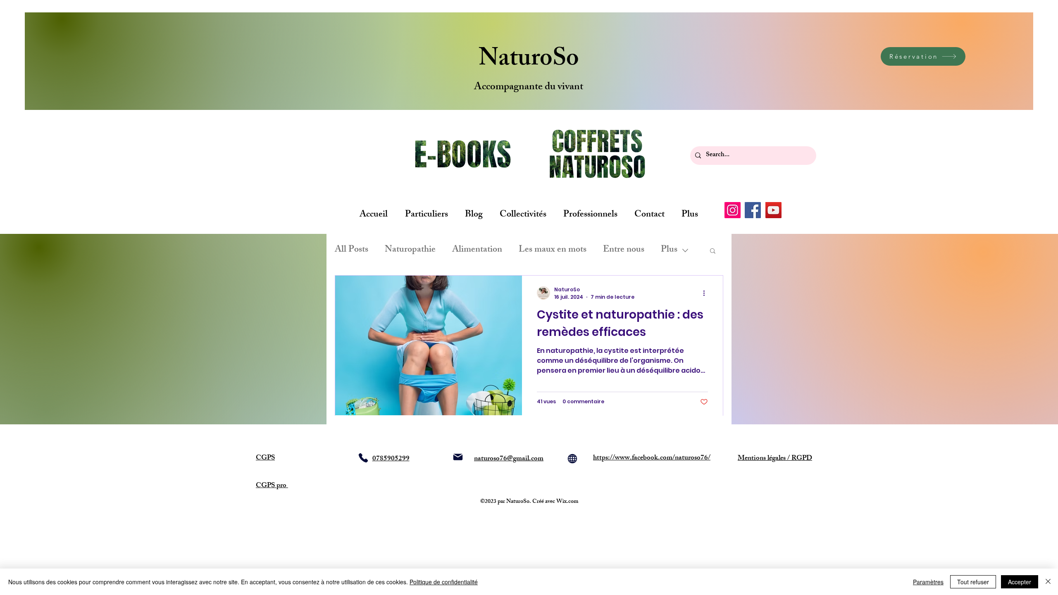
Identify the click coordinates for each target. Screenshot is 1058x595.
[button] (713, 251)
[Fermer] (1048, 581)
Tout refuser (973, 582)
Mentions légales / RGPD (775, 458)
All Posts (351, 250)
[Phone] (363, 457)
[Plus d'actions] (707, 293)
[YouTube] (773, 210)
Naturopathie (410, 250)
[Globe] (572, 458)
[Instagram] (732, 210)
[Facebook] (753, 210)
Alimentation (477, 250)
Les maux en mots (552, 250)
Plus (669, 250)
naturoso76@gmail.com (508, 459)
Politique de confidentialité (444, 582)
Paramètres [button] (928, 582)
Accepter (1019, 582)
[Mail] (458, 457)
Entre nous (623, 250)
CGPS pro (272, 486)
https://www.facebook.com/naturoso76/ (651, 458)
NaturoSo (529, 60)
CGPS (265, 458)
